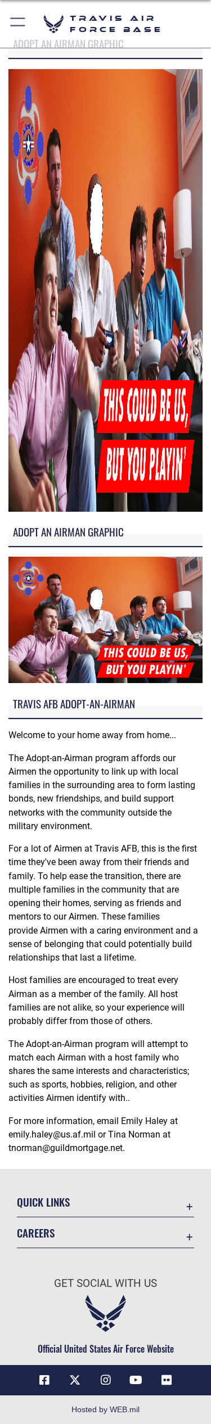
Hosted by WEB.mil (105, 1409)
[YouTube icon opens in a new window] (136, 1380)
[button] (18, 24)
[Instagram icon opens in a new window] (105, 1380)
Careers (36, 1233)
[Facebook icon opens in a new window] (44, 1380)
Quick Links (43, 1202)
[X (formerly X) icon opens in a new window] (74, 1380)
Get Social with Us (105, 1283)
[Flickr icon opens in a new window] (166, 1380)
